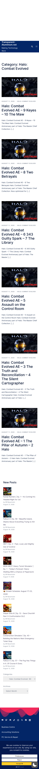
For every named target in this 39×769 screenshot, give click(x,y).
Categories (7, 674)
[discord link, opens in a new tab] (10, 720)
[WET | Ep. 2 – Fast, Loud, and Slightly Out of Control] (7, 538)
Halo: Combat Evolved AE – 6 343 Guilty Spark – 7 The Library (18, 236)
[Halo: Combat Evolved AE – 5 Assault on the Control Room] (19, 277)
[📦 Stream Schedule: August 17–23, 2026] (7, 586)
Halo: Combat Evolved (26, 101)
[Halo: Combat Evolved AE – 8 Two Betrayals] (19, 149)
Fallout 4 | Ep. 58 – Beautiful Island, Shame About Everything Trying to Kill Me (19, 522)
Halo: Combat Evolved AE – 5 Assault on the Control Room (13, 302)
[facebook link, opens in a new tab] (26, 720)
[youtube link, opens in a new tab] (2, 720)
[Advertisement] (19, 20)
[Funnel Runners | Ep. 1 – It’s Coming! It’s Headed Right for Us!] (7, 491)
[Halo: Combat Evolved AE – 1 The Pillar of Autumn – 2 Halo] (19, 418)
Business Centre (8, 727)
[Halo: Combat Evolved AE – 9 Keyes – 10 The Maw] (19, 87)
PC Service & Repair (10, 737)
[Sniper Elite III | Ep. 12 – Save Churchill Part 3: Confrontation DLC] (7, 608)
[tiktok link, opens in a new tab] (14, 720)
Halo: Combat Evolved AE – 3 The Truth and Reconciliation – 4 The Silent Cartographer (17, 372)
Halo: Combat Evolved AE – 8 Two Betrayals (17, 172)
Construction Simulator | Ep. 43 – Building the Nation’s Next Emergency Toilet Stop (18, 638)
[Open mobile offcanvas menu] (36, 46)
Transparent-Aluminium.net (9, 43)
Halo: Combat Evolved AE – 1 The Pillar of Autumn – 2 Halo (17, 443)
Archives (6, 686)
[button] (34, 764)
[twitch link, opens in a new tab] (6, 720)
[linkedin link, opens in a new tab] (30, 720)
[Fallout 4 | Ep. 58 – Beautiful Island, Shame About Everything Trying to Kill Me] (7, 513)
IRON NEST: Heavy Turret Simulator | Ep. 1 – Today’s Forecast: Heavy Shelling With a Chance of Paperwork (18, 569)
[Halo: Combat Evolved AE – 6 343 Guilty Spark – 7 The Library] (19, 211)
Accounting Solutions (10, 732)
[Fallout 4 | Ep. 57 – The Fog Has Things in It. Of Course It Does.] (7, 655)
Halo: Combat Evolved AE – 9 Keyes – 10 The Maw (19, 110)
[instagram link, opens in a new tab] (18, 720)
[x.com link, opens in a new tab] (22, 720)
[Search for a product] (32, 46)
